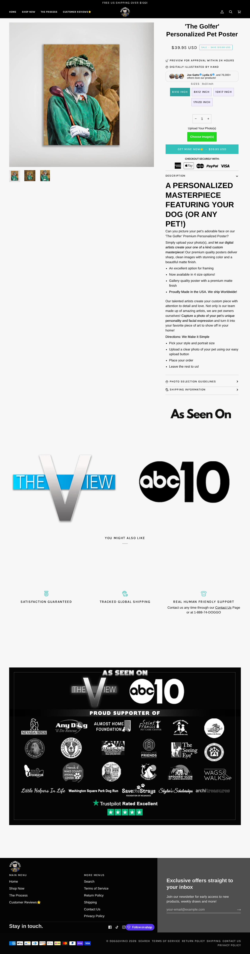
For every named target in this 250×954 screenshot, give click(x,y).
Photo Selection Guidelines (193, 381)
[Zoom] (16, 160)
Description (175, 175)
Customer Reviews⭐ (25, 902)
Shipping (90, 902)
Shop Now (16, 888)
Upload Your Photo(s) (202, 128)
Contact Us (223, 607)
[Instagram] (124, 927)
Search (89, 881)
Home (13, 881)
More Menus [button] (94, 875)
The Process (18, 895)
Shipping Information (188, 389)
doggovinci (119, 941)
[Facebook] (110, 927)
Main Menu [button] (18, 875)
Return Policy (94, 895)
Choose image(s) (202, 136)
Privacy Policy (94, 916)
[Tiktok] (117, 927)
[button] (28, 12)
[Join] (236, 910)
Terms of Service (96, 888)
